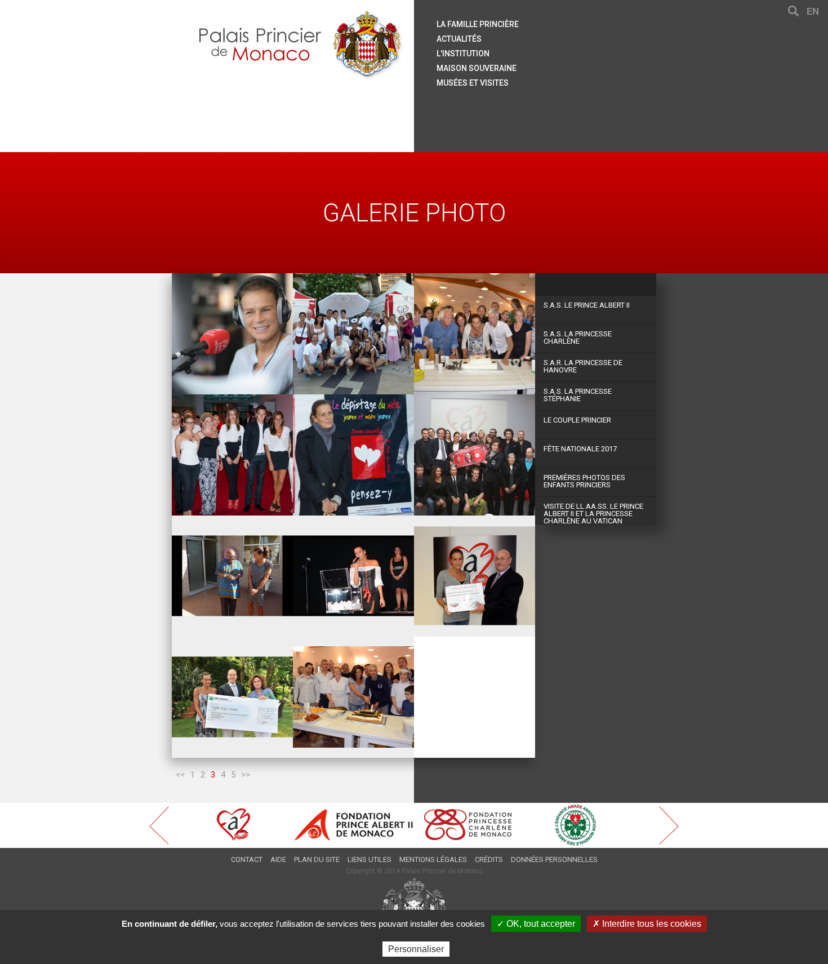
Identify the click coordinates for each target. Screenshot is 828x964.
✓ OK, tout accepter (536, 924)
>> (245, 775)
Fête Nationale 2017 (580, 449)
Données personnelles (554, 859)
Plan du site (317, 859)
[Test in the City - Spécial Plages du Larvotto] (353, 333)
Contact (246, 859)
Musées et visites (473, 82)
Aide (278, 859)
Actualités (459, 38)
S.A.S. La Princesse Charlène (578, 337)
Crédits (489, 859)
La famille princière (478, 24)
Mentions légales (433, 859)
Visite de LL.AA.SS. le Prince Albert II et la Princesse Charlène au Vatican (593, 513)
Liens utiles (369, 859)
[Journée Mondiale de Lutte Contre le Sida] (353, 455)
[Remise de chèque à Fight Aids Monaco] (232, 697)
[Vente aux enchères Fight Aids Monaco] (474, 455)
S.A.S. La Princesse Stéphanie (578, 395)
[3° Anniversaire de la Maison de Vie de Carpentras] (474, 333)
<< (180, 775)
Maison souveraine (477, 68)
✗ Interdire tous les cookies (647, 924)
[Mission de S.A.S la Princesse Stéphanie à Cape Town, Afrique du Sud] (232, 576)
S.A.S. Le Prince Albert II (587, 305)
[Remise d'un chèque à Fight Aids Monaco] (474, 576)
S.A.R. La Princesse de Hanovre (583, 366)
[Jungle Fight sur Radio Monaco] (232, 333)
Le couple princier (577, 420)
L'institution (463, 53)
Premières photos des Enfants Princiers (584, 481)
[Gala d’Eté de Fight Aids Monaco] (232, 455)
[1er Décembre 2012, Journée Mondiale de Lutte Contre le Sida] (353, 576)
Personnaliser (416, 949)
